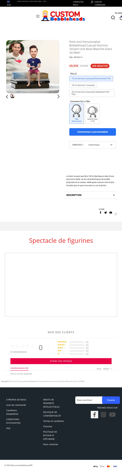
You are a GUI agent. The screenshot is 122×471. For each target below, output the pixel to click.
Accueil (4, 381)
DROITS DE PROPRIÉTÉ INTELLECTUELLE (51, 403)
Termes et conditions (53, 421)
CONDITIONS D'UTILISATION (13, 421)
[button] (13, 66)
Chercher (47, 426)
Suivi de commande (16, 405)
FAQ (8, 428)
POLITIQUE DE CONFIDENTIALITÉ (52, 414)
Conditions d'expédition (12, 412)
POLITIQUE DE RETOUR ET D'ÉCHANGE (50, 435)
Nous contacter (50, 444)
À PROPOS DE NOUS (16, 399)
